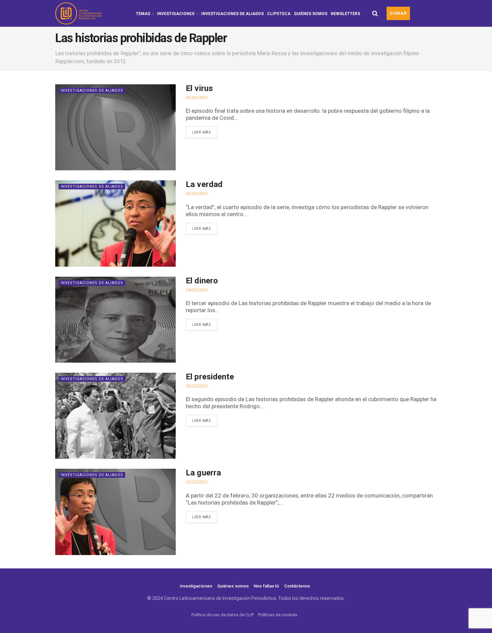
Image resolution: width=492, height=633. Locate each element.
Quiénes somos (310, 13)
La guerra (203, 472)
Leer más (201, 132)
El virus (199, 88)
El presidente (210, 376)
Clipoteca (279, 13)
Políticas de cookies (277, 614)
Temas (143, 13)
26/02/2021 (197, 97)
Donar (398, 13)
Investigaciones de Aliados (232, 13)
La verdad (204, 184)
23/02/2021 (197, 386)
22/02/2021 (197, 482)
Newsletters (345, 13)
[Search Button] (375, 13)
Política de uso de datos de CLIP (222, 614)
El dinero (202, 280)
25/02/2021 (197, 193)
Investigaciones (175, 13)
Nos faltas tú (266, 586)
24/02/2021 (197, 290)
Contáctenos (297, 586)
